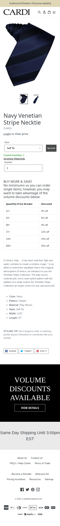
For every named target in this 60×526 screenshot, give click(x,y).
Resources (35, 479)
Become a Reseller (22, 474)
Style (6, 142)
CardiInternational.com (32, 499)
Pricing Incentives (16, 479)
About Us (22, 458)
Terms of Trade (42, 463)
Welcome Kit (42, 474)
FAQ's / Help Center (20, 463)
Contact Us (37, 458)
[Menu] (54, 12)
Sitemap (49, 479)
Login (7, 134)
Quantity (8, 162)
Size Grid (51, 148)
